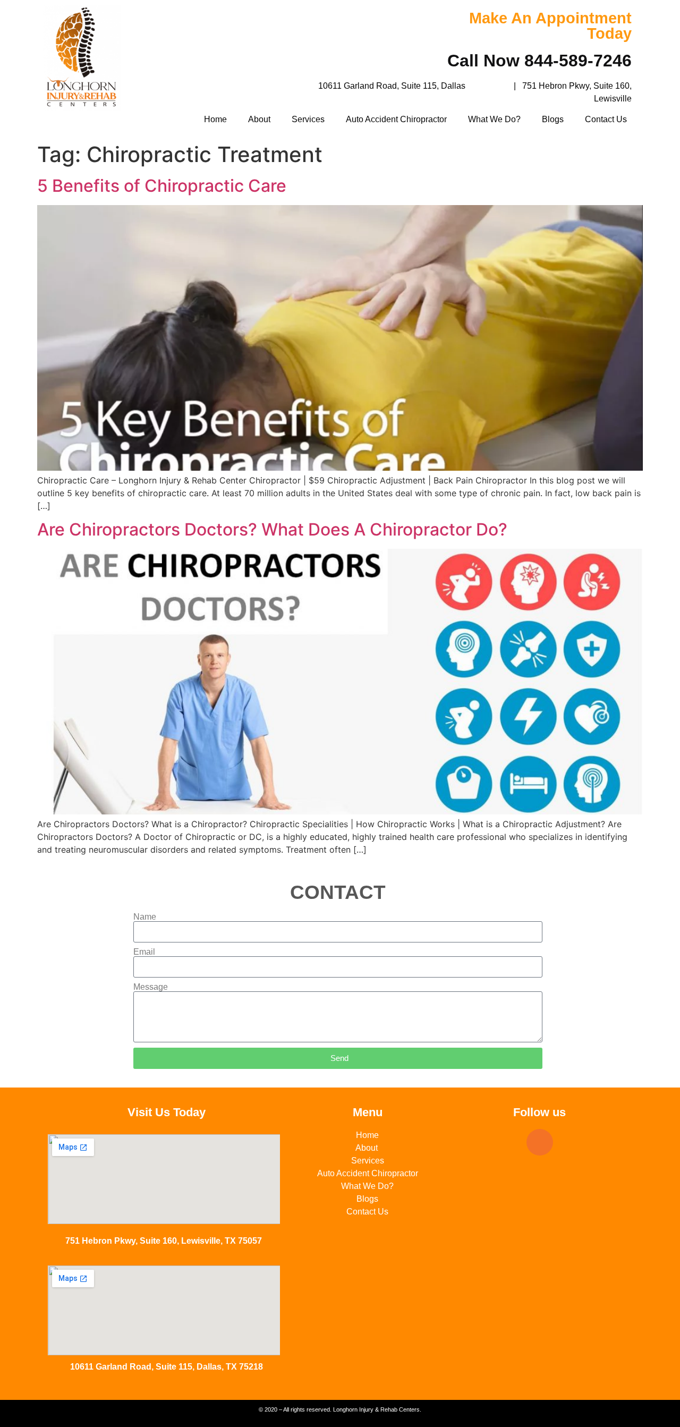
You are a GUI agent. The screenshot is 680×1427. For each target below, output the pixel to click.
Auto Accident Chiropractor (396, 119)
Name (144, 917)
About (259, 119)
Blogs (553, 119)
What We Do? (494, 119)
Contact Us (606, 119)
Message (150, 987)
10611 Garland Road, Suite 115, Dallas (391, 85)
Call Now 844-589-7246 (539, 60)
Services (308, 119)
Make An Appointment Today (550, 26)
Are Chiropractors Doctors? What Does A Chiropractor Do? (272, 529)
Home (215, 119)
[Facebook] (539, 1142)
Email (144, 952)
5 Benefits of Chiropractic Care (161, 185)
